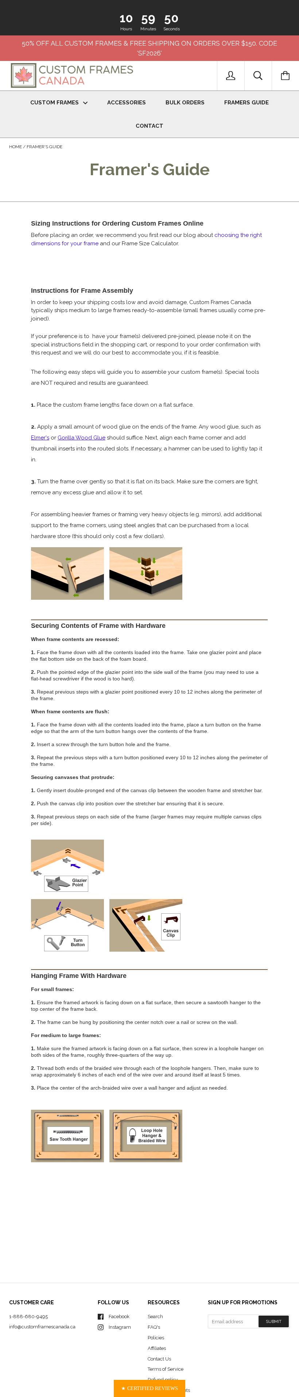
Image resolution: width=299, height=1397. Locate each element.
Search (155, 1316)
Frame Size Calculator (150, 243)
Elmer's (40, 437)
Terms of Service (165, 1369)
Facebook (119, 1316)
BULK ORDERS (185, 102)
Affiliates (157, 1348)
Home (15, 146)
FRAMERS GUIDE (246, 102)
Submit (273, 1321)
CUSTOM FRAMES (55, 102)
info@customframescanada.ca (42, 1326)
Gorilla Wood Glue (81, 437)
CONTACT (149, 126)
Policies (156, 1337)
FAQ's (154, 1327)
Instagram (120, 1327)
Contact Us (159, 1359)
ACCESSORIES (126, 102)
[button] (149, 1388)
